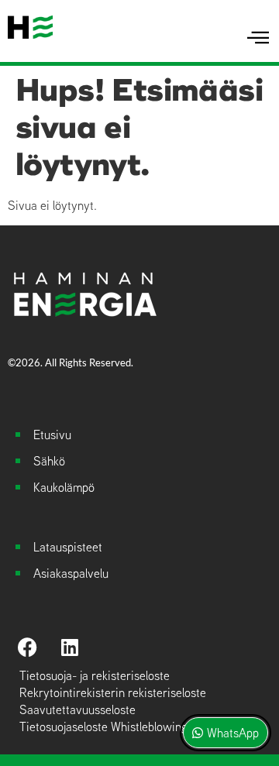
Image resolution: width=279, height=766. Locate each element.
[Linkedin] (69, 647)
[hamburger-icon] (257, 37)
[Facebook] (27, 647)
